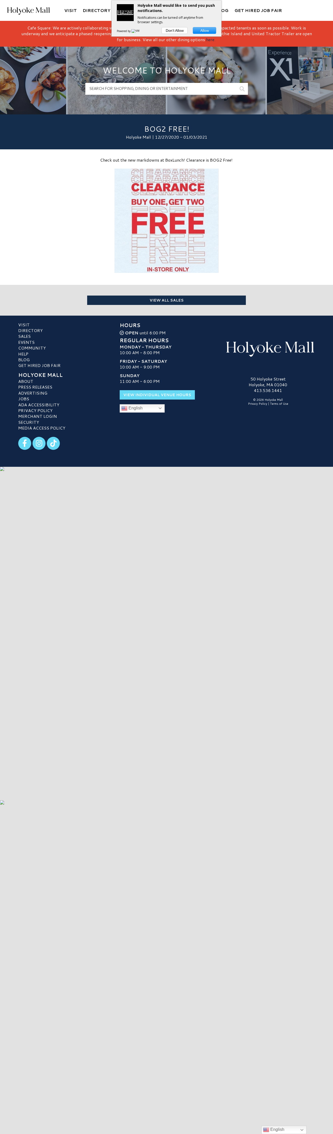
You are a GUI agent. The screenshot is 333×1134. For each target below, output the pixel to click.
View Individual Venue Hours (157, 394)
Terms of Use (279, 404)
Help (23, 354)
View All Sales (167, 300)
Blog (24, 360)
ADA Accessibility (38, 405)
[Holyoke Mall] (268, 348)
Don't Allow (175, 30)
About (25, 381)
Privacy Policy (35, 410)
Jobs (23, 399)
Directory (30, 330)
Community (32, 348)
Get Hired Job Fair (39, 365)
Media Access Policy (41, 428)
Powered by (124, 31)
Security (28, 422)
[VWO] (136, 31)
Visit (24, 325)
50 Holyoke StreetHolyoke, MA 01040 (268, 382)
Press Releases (35, 387)
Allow (204, 30)
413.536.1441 (268, 390)
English (135, 408)
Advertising (32, 393)
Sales (24, 336)
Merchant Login (37, 416)
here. (210, 39)
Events (26, 342)
